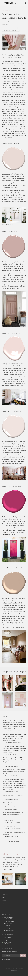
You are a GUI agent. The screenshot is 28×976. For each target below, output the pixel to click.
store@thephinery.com (9, 921)
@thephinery (8, 869)
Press (3, 907)
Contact (4, 910)
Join (22, 955)
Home (3, 897)
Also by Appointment (9, 930)
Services (4, 900)
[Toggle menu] (25, 3)
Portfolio (4, 903)
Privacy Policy (14, 970)
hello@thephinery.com (9, 940)
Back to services (15, 841)
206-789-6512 (7, 937)
